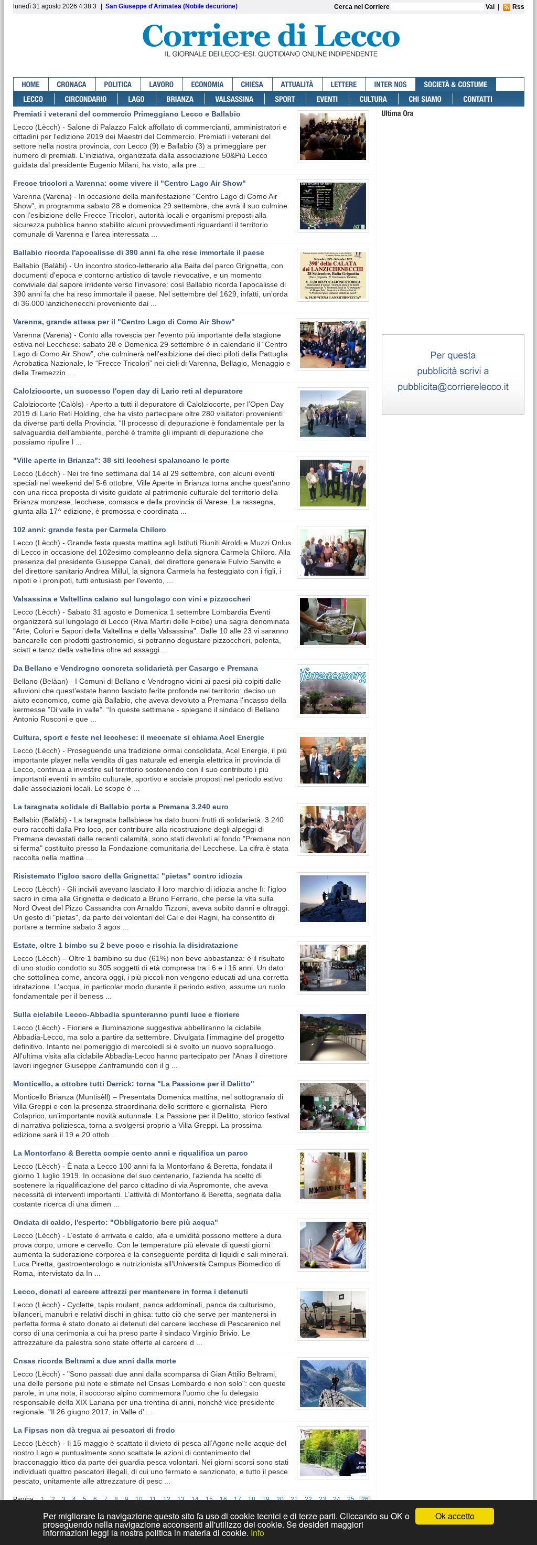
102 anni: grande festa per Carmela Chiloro (89, 529)
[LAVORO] (162, 84)
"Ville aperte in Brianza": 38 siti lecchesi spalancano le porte (121, 460)
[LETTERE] (344, 84)
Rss (517, 6)
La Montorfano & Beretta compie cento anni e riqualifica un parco (130, 1153)
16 (223, 1499)
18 (251, 1499)
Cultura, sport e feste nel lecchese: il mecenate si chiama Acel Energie (138, 737)
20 (280, 1499)
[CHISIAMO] (426, 98)
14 (195, 1499)
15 (209, 1499)
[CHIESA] (253, 84)
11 (152, 1499)
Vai (490, 6)
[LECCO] (34, 98)
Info (257, 1533)
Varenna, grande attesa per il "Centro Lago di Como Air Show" (124, 321)
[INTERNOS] (391, 84)
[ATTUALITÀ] (298, 84)
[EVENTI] (327, 98)
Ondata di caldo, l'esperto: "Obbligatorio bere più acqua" (115, 1222)
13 (181, 1499)
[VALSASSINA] (235, 98)
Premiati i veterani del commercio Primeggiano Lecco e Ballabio (127, 114)
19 (266, 1499)
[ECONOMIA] (208, 84)
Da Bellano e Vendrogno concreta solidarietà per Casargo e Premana (135, 668)
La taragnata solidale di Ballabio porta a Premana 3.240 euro (121, 806)
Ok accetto (455, 1516)
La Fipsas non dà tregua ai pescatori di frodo (94, 1430)
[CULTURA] (374, 98)
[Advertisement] (453, 267)
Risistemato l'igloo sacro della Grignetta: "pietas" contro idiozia (127, 876)
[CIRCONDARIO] (86, 98)
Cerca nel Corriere (362, 6)
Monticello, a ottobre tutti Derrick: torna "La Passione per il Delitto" (133, 1083)
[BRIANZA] (180, 98)
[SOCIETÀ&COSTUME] (456, 84)
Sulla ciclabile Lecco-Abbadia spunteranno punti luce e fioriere (126, 1014)
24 (336, 1499)
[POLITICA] (118, 84)
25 (351, 1499)
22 (308, 1499)
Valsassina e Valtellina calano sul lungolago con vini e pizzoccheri (132, 598)
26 (365, 1499)
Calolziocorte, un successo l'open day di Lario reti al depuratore (128, 391)
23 (322, 1499)
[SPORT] (285, 98)
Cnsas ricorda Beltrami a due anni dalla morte (94, 1360)
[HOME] (31, 84)
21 (294, 1499)
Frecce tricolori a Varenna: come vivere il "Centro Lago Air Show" (129, 183)
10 (139, 1499)
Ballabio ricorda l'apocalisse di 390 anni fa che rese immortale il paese (138, 252)
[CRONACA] (72, 84)
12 (166, 1499)
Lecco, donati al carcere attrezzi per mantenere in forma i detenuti (130, 1291)
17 (237, 1499)
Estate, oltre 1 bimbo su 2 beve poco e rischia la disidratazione (125, 945)
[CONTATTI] (478, 98)
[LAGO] (137, 98)
